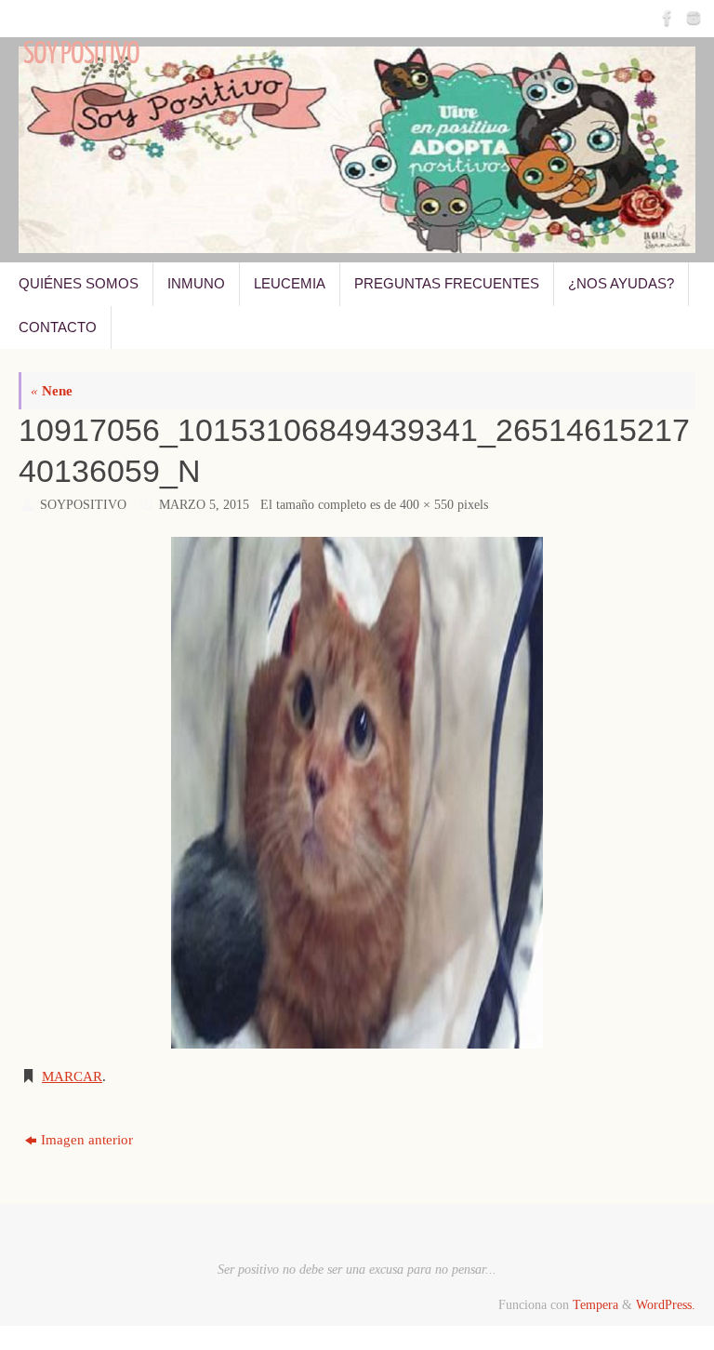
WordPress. (665, 1305)
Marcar (72, 1076)
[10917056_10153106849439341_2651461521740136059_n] (357, 793)
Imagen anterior (87, 1139)
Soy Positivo (81, 54)
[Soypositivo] (666, 18)
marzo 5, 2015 (204, 505)
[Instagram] (692, 18)
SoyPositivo (83, 505)
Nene (52, 390)
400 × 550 (427, 505)
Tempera (595, 1305)
